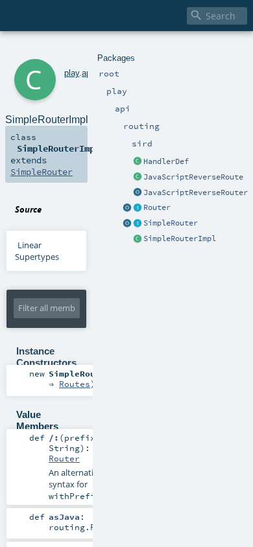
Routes (74, 383)
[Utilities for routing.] (127, 208)
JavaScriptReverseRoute (193, 176)
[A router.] (137, 208)
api (87, 73)
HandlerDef (166, 161)
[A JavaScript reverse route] (137, 177)
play (71, 73)
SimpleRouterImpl (179, 238)
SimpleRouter (170, 222)
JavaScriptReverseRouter (195, 192)
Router (157, 207)
